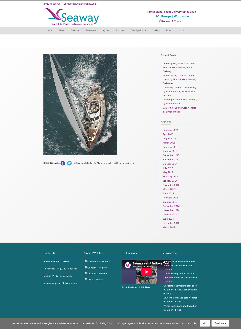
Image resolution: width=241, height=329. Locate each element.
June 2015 (168, 193)
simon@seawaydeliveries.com (61, 283)
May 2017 (168, 172)
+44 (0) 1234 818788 (67, 268)
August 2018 (169, 138)
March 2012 (169, 227)
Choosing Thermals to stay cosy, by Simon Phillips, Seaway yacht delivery (180, 91)
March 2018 (169, 142)
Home (49, 30)
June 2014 (168, 218)
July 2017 (168, 168)
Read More (220, 323)
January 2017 (170, 180)
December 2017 (171, 155)
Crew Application (138, 30)
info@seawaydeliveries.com (81, 3)
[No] (237, 323)
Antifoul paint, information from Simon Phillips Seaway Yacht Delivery (179, 67)
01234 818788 (52, 3)
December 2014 (171, 206)
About (61, 30)
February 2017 (170, 176)
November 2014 (171, 210)
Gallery (156, 30)
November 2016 (171, 185)
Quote (106, 30)
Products (120, 30)
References (91, 30)
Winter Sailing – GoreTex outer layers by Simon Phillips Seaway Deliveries (179, 79)
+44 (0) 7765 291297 (63, 276)
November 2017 (171, 159)
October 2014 (170, 214)
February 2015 (170, 197)
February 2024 (170, 130)
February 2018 (170, 147)
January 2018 (170, 151)
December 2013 (171, 223)
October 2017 (170, 164)
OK (204, 323)
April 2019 (168, 134)
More (168, 30)
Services (75, 30)
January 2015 (170, 202)
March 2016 (169, 189)
